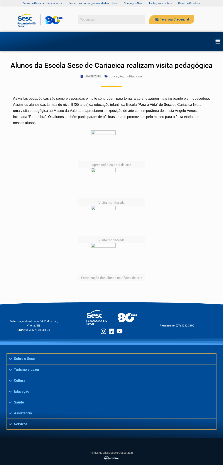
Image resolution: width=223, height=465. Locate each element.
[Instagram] (103, 331)
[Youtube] (120, 331)
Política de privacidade (103, 452)
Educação (116, 76)
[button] (217, 41)
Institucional (134, 76)
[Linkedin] (111, 331)
